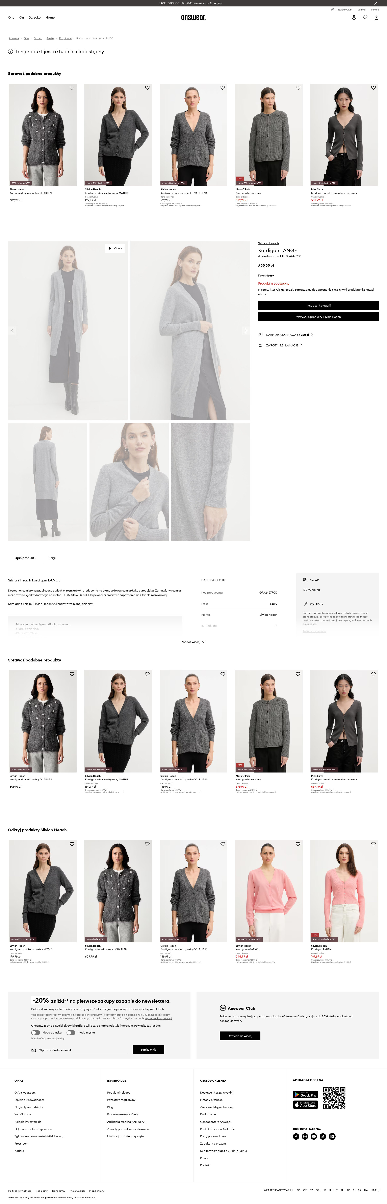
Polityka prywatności (20, 1190)
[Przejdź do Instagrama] (305, 1136)
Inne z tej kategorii (319, 305)
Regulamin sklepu (118, 1092)
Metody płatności (211, 1100)
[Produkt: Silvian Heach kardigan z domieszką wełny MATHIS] (118, 135)
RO (348, 1190)
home (50, 17)
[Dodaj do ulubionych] (72, 88)
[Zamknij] (375, 3)
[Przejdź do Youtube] (314, 1136)
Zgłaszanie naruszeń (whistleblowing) (39, 1136)
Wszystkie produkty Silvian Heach (318, 317)
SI (354, 1190)
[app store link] (305, 1104)
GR (317, 1190)
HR (324, 1190)
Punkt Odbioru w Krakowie (217, 1129)
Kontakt (205, 1165)
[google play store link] (305, 1094)
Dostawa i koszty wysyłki (216, 1092)
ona (11, 17)
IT (337, 1190)
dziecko (35, 17)
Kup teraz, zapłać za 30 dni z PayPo (223, 1151)
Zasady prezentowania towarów (128, 1129)
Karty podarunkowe (213, 1136)
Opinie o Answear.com (29, 1100)
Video (118, 248)
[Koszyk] (376, 17)
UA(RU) (375, 1190)
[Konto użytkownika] (354, 17)
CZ (311, 1190)
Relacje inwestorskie (28, 1122)
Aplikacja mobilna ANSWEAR (126, 1122)
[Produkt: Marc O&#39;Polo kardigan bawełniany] (269, 135)
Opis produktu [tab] (25, 558)
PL (342, 1190)
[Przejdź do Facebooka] (296, 1136)
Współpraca (23, 1114)
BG (298, 1190)
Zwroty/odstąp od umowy (217, 1107)
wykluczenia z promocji (158, 1018)
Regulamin (42, 1190)
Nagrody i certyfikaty (29, 1107)
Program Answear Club (122, 1114)
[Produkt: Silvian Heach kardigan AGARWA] (269, 891)
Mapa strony (96, 1190)
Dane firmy (58, 1190)
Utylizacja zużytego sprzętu (125, 1136)
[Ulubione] (365, 17)
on (21, 17)
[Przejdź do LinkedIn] (332, 1136)
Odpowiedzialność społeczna (34, 1129)
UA (366, 1190)
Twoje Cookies (77, 1190)
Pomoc (204, 1158)
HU (331, 1190)
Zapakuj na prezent (213, 1143)
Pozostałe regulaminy (121, 1100)
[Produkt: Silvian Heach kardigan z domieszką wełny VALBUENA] (193, 135)
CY (305, 1190)
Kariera (19, 1151)
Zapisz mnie (148, 1049)
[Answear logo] (193, 17)
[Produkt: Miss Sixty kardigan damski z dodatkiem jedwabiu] (344, 135)
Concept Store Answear (215, 1122)
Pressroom (21, 1143)
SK (359, 1190)
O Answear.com (25, 1092)
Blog (110, 1107)
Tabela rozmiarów (314, 631)
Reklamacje (208, 1114)
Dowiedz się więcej (240, 1036)
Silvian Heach (268, 243)
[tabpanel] (193, 604)
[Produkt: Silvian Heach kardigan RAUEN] (344, 891)
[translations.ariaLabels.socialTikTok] (322, 1136)
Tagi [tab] (52, 558)
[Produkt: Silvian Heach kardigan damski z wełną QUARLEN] (43, 135)
